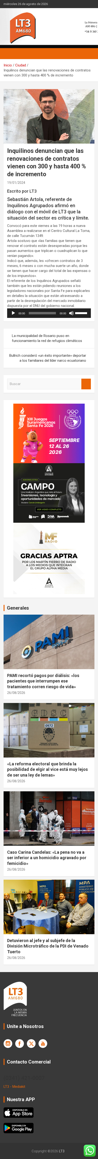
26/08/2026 (16, 693)
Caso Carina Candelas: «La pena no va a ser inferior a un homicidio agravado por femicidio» (46, 858)
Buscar (86, 384)
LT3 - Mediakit (14, 1086)
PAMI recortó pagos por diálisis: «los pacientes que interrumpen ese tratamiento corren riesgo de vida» (43, 681)
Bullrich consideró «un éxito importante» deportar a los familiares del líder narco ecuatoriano (47, 358)
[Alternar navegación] (9, 53)
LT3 (61, 1151)
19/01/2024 (16, 183)
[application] (49, 313)
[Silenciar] (71, 313)
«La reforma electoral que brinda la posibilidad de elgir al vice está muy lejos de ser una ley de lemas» (47, 769)
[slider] (81, 312)
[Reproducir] (13, 313)
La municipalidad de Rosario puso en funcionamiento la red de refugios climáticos (47, 338)
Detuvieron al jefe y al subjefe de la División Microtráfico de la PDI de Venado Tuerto (47, 946)
